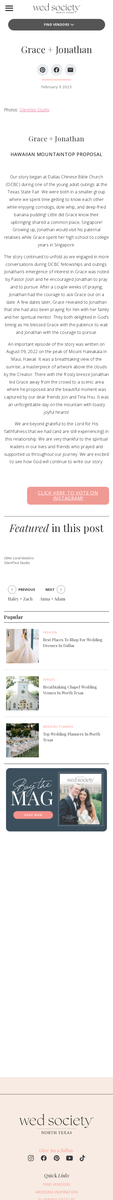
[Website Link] (56, 1136)
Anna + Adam (52, 599)
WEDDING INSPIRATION (56, 1191)
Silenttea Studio (34, 110)
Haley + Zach (20, 599)
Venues (49, 679)
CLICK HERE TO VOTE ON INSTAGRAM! (68, 495)
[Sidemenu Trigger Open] (9, 8)
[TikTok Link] (82, 1159)
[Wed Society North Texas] (56, 9)
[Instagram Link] (30, 1159)
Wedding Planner (58, 726)
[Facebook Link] (43, 1159)
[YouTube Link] (69, 1159)
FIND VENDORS (56, 24)
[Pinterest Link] (56, 1159)
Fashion (50, 632)
